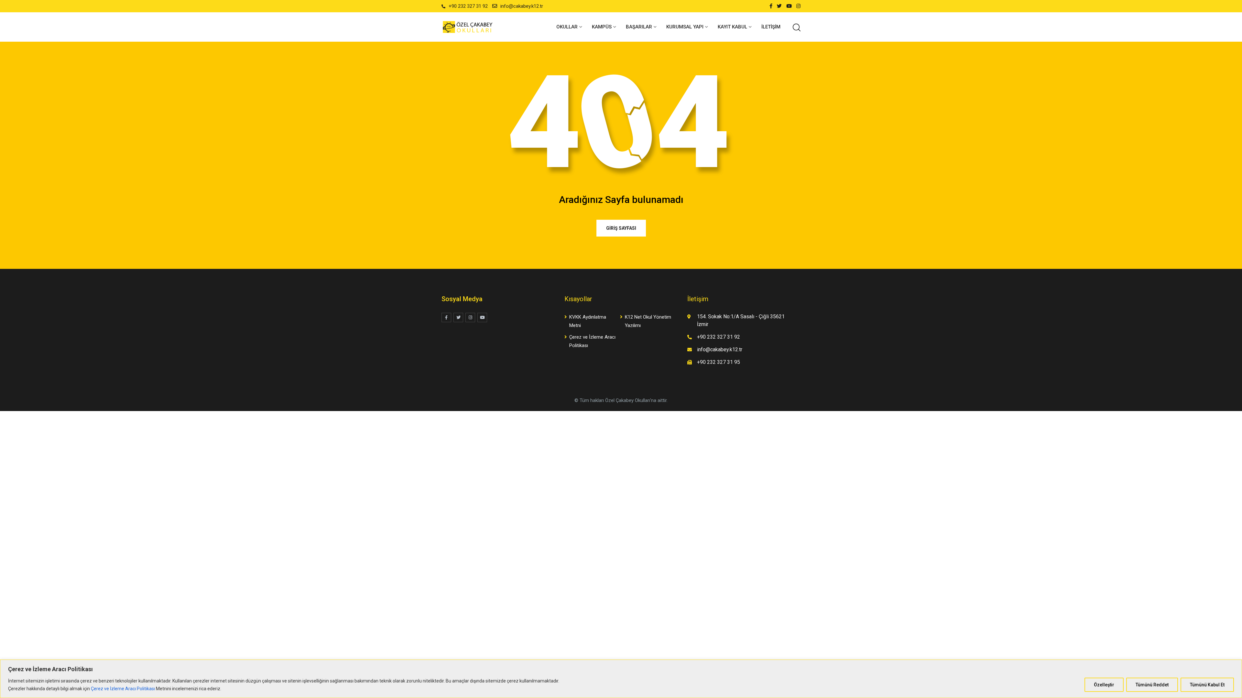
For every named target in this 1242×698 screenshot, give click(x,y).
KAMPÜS (602, 27)
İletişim (770, 27)
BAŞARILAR (639, 27)
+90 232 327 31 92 (468, 6)
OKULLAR (567, 27)
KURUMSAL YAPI (684, 27)
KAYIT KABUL (732, 27)
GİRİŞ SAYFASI (621, 228)
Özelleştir (1104, 684)
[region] (621, 679)
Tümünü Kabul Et (1207, 684)
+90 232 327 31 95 (718, 362)
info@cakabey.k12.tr (521, 6)
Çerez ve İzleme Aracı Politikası (123, 688)
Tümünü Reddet (1152, 684)
